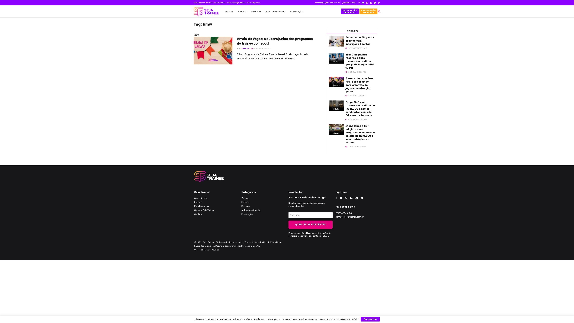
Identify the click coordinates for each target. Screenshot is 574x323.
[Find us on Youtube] (363, 3)
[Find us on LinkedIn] (371, 3)
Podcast (242, 11)
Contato (198, 214)
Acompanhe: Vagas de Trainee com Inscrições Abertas (359, 40)
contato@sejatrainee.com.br (327, 3)
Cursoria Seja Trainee (236, 3)
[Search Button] (379, 11)
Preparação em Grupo (368, 11)
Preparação (296, 11)
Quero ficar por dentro (310, 224)
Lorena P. (245, 48)
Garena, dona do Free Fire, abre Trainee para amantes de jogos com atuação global (359, 85)
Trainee (229, 11)
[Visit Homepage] (205, 11)
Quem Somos (220, 3)
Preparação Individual (349, 11)
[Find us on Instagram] (367, 3)
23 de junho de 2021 (262, 48)
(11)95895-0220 (349, 3)
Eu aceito (370, 319)
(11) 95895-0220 (344, 213)
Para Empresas (253, 3)
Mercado (256, 11)
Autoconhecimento (275, 11)
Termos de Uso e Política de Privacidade (263, 242)
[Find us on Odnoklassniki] (379, 3)
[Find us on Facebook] (359, 3)
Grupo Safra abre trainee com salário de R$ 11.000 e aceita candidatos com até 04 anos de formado (360, 109)
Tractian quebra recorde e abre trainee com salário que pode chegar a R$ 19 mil (359, 61)
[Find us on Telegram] (375, 3)
